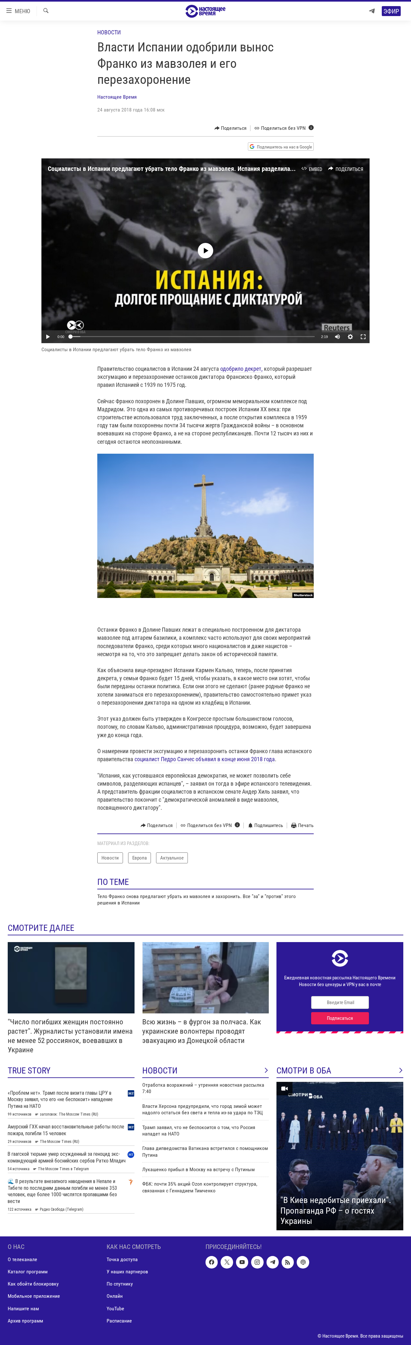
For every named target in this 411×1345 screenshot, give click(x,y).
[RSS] (288, 1262)
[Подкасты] (303, 1262)
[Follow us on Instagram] (257, 1262)
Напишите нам (23, 1308)
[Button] (230, 128)
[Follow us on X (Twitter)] (227, 1262)
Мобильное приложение (34, 1296)
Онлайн (115, 1296)
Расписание (119, 1320)
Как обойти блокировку (33, 1284)
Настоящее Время (117, 97)
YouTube (115, 1308)
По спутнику (120, 1284)
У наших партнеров (127, 1272)
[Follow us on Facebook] (212, 1262)
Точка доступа (122, 1259)
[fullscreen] (363, 336)
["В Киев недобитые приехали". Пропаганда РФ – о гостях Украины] (339, 1156)
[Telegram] (372, 11)
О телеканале (22, 1259)
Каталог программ (28, 1272)
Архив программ (25, 1320)
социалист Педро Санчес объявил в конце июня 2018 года (204, 759)
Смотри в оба (303, 1070)
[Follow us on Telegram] (273, 1262)
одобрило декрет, (241, 368)
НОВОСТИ (160, 1070)
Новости (109, 32)
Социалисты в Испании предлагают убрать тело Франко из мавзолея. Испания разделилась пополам (184, 169)
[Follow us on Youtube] (242, 1262)
